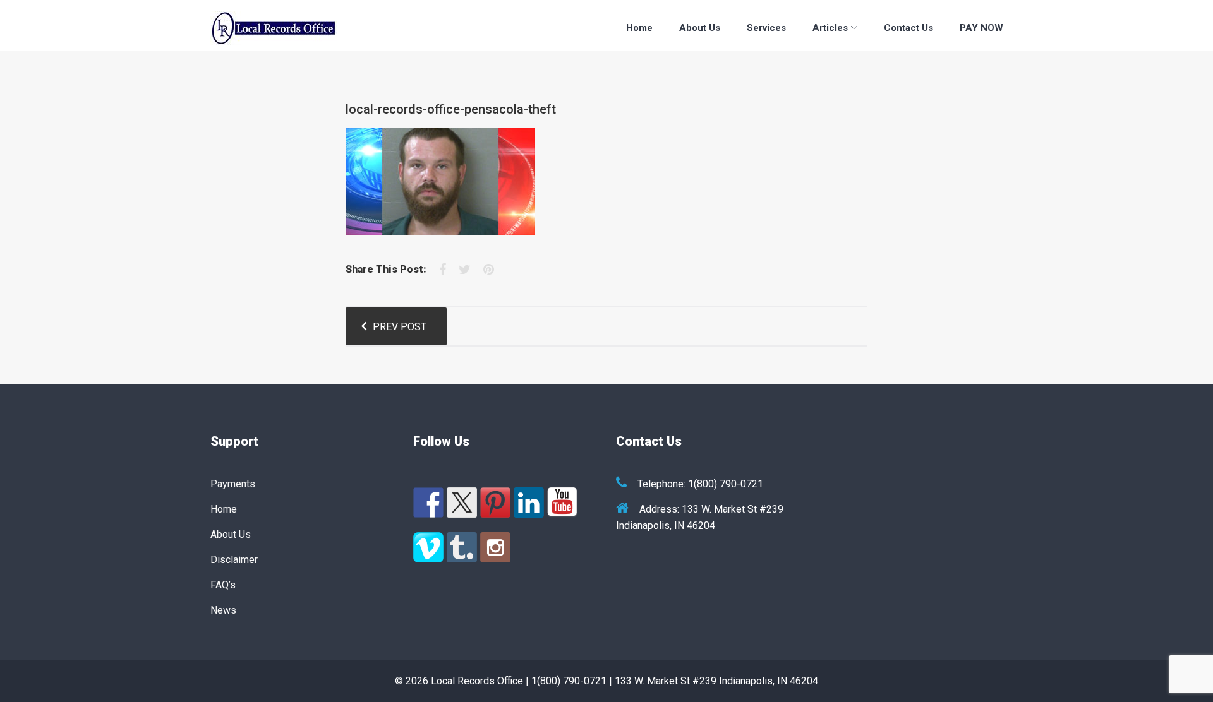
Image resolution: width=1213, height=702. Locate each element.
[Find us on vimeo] (428, 547)
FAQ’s (223, 585)
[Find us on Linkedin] (529, 502)
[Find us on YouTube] (562, 502)
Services (766, 27)
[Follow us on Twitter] (462, 502)
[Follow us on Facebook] (428, 502)
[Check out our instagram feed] (495, 547)
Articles (830, 27)
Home (639, 27)
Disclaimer (234, 560)
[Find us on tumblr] (462, 547)
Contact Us (908, 27)
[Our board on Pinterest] (495, 502)
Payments (232, 484)
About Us (699, 27)
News (223, 610)
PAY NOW (981, 27)
